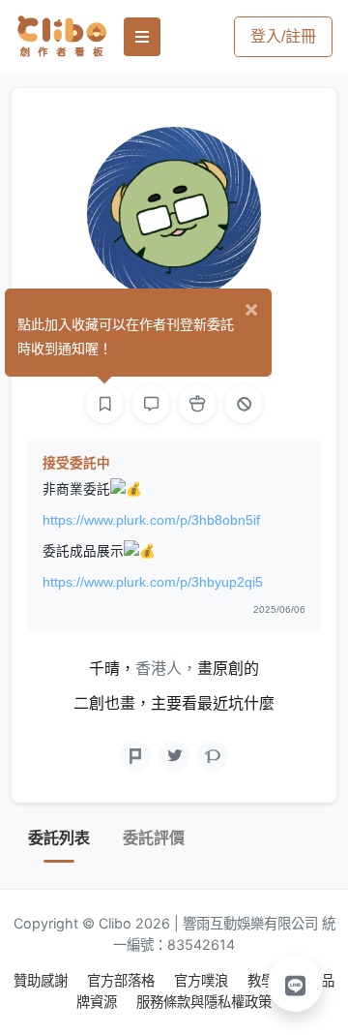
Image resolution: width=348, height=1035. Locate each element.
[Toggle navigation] (142, 36)
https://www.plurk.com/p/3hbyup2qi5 (153, 582)
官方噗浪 (203, 980)
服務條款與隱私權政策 (204, 1001)
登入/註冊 (283, 36)
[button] (296, 984)
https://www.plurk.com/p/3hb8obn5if (151, 520)
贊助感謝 (43, 980)
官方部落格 (123, 980)
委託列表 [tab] (59, 838)
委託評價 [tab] (154, 838)
